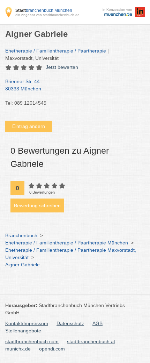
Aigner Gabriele (22, 264)
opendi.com (52, 349)
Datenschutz (70, 323)
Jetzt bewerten (62, 67)
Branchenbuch (21, 235)
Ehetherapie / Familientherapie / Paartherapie (55, 51)
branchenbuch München (43, 10)
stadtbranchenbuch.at (91, 341)
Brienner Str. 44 (23, 85)
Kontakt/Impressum (26, 323)
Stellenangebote (23, 330)
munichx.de (18, 349)
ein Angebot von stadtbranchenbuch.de (47, 15)
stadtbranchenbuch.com (32, 341)
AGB (97, 323)
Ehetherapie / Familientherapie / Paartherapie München (66, 242)
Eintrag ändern (28, 126)
